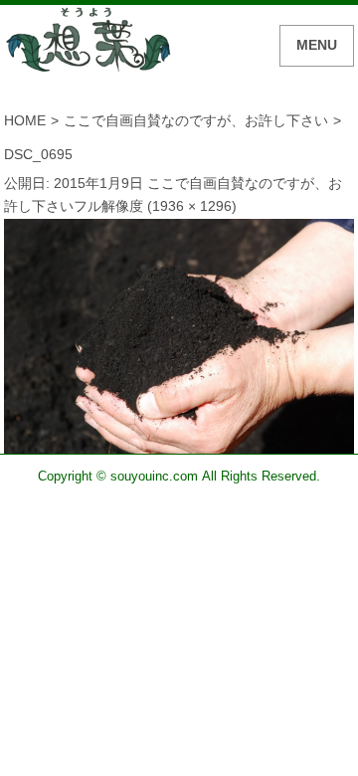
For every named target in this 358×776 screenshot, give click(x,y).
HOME (25, 120)
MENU (316, 45)
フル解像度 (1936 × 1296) (155, 206)
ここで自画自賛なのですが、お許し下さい (196, 120)
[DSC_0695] (179, 441)
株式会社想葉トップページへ (88, 42)
